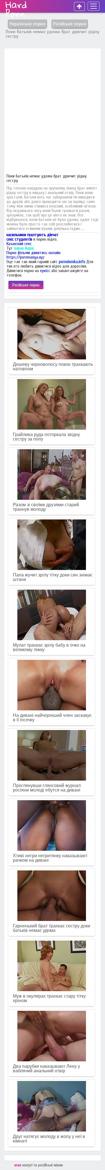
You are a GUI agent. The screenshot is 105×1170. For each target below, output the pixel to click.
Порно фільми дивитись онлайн (33, 252)
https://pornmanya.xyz (25, 257)
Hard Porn (16, 9)
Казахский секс (19, 243)
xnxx (18, 1165)
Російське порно (25, 285)
